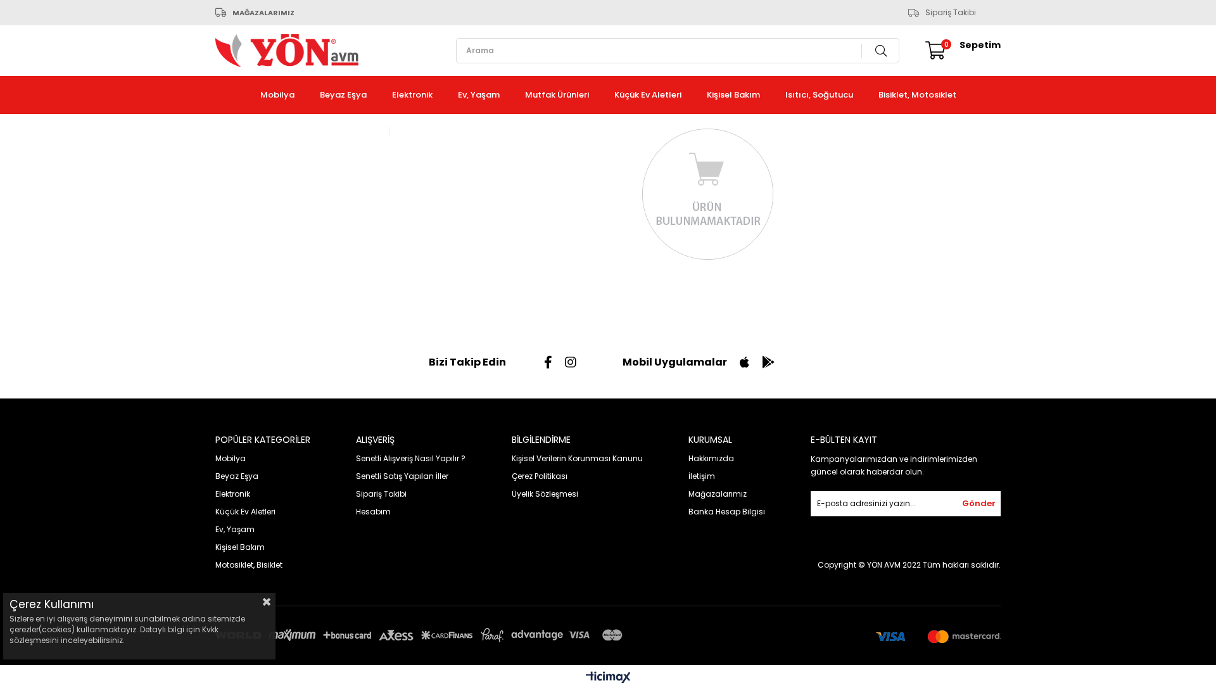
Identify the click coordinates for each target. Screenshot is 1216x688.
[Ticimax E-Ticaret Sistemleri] (608, 678)
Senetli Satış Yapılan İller (402, 476)
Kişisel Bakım (733, 95)
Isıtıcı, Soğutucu (819, 95)
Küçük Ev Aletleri (647, 95)
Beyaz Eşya (343, 95)
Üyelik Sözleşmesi (545, 493)
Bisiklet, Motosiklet (917, 95)
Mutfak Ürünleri (557, 95)
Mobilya (277, 95)
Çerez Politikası (539, 476)
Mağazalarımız (717, 493)
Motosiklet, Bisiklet (248, 564)
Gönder (979, 503)
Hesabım (373, 511)
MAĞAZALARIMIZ (263, 13)
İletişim (701, 476)
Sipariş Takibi (950, 12)
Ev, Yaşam (479, 95)
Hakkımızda (711, 458)
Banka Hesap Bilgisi (726, 511)
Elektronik (412, 95)
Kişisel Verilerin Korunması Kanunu (577, 458)
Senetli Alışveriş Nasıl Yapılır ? (411, 458)
